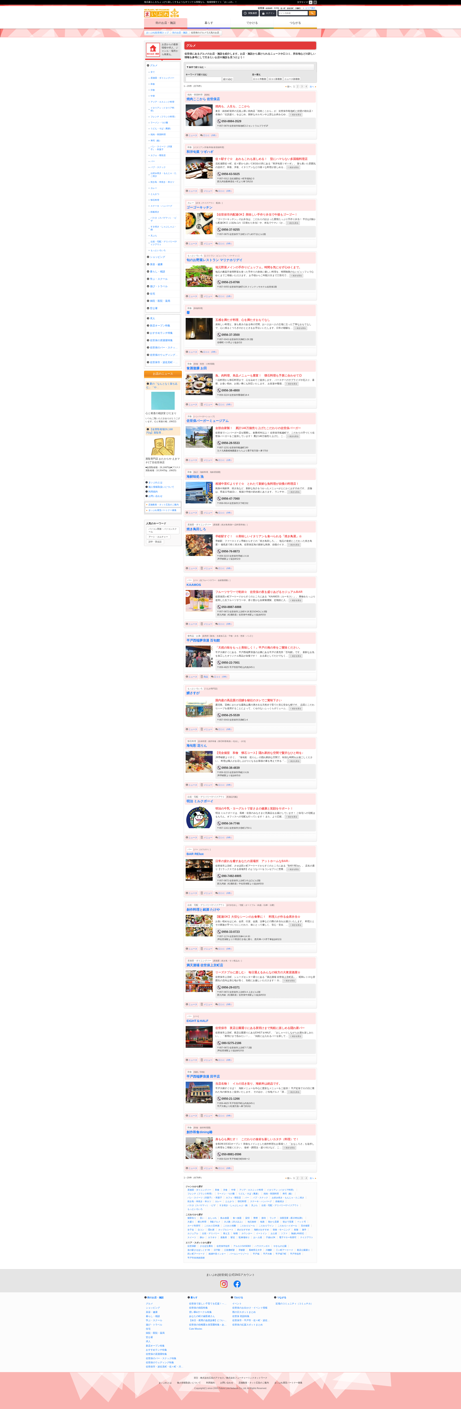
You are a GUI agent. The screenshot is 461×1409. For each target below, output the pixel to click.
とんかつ (229, 1201)
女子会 (190, 1229)
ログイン (270, 13)
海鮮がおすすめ (261, 1229)
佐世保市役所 (223, 1246)
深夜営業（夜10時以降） (292, 1218)
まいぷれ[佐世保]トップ (157, 32)
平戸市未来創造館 (196, 1258)
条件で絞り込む (196, 67)
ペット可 (301, 1221)
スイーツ (191, 1237)
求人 (152, 318)
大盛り (190, 1221)
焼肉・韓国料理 (271, 1193)
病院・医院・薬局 (160, 300)
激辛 (304, 1229)
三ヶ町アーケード (284, 1250)
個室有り (191, 1218)
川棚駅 (269, 1250)
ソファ (284, 1233)
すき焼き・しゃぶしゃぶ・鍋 (233, 1205)
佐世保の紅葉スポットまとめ (247, 1324)
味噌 (235, 1233)
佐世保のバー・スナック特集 (165, 347)
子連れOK (270, 1237)
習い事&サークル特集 (200, 1312)
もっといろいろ (195, 1209)
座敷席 (223, 1237)
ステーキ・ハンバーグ (261, 1201)
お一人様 (257, 1237)
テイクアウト (306, 1237)
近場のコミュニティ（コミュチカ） (294, 1303)
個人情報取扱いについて (161, 487)
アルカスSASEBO (242, 1246)
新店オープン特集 (160, 325)
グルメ (154, 65)
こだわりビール (247, 1225)
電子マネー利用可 (287, 1237)
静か (202, 1237)
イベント (237, 1303)
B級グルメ (215, 1221)
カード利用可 (193, 1225)
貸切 (247, 1218)
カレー (218, 1201)
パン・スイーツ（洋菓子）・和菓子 (204, 1197)
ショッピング (157, 256)
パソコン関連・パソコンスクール (163, 530)
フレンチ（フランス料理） (200, 1193)
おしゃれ (212, 1218)
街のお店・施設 (166, 22)
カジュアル (192, 1233)
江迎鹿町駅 (229, 1250)
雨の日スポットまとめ (244, 1312)
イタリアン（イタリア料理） (281, 1190)
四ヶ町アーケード (196, 1254)
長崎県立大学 (255, 1250)
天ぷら (254, 1205)
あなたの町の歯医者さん (202, 1316)
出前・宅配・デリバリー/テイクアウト (280, 1205)
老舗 (296, 1229)
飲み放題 (224, 1218)
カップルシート (225, 1229)
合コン (201, 1229)
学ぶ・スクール (159, 278)
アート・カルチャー (158, 537)
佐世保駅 (191, 1246)
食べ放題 (237, 1218)
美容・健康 (156, 264)
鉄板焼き (280, 1201)
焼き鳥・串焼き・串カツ (199, 1201)
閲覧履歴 (252, 13)
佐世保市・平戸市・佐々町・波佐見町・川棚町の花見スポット (252, 1320)
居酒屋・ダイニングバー (199, 1190)
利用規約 (153, 491)
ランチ (273, 1218)
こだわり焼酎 (229, 1225)
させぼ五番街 (206, 1246)
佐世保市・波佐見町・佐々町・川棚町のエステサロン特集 (165, 1366)
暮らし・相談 (157, 271)
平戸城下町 (281, 1254)
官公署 (154, 308)
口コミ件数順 (259, 79)
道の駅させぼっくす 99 (198, 1250)
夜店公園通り (303, 1250)
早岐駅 (242, 1250)
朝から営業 (273, 1221)
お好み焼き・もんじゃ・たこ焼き (288, 1197)
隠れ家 (211, 1229)
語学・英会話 (155, 541)
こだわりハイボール (287, 1225)
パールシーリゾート (239, 1254)
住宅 (152, 293)
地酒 (262, 1221)
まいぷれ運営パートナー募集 (162, 510)
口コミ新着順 (275, 79)
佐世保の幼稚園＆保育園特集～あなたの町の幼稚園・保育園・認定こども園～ (209, 1324)
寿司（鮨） (288, 1193)
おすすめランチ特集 (161, 332)
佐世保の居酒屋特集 (161, 340)
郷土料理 (202, 1221)
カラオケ (212, 1237)
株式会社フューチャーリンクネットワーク (246, 1378)
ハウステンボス (262, 1246)
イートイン (261, 1233)
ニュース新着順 (292, 79)
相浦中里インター (217, 1254)
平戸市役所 (295, 1254)
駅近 (233, 1237)
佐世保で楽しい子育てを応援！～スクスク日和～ (209, 1303)
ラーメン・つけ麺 (225, 1193)
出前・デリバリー (210, 1233)
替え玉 (226, 1233)
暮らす (209, 22)
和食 (217, 1190)
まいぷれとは (155, 482)
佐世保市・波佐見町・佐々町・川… (165, 362)
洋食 (225, 1190)
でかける (252, 22)
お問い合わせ (155, 496)
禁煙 (255, 1218)
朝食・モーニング (281, 1229)
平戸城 (256, 1254)
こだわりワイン (266, 1225)
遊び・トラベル (159, 286)
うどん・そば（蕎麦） (249, 1193)
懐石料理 (242, 1201)
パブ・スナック (260, 1197)
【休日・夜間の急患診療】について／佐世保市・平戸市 (209, 1320)
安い (202, 1218)
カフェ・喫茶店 (233, 1197)
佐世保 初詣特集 (240, 1316)
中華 (233, 1190)
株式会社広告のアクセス (212, 1378)
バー (247, 1197)
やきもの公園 (280, 1246)
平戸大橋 (267, 1254)
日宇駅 (217, 1250)
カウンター (246, 1233)
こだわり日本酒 (211, 1225)
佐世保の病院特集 (198, 1307)
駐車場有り (244, 1237)
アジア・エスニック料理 (251, 1190)
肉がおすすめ (243, 1229)
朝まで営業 (288, 1221)
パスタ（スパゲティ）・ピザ (201, 1205)
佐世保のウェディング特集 (165, 354)
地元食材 (252, 1221)
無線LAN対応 (297, 1233)
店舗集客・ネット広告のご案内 (163, 504)
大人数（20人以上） (234, 1221)
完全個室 (305, 1225)
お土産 (274, 1233)
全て (153, 72)
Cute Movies (195, 1328)
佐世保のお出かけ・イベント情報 (249, 1307)
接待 (263, 1218)
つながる (295, 22)
